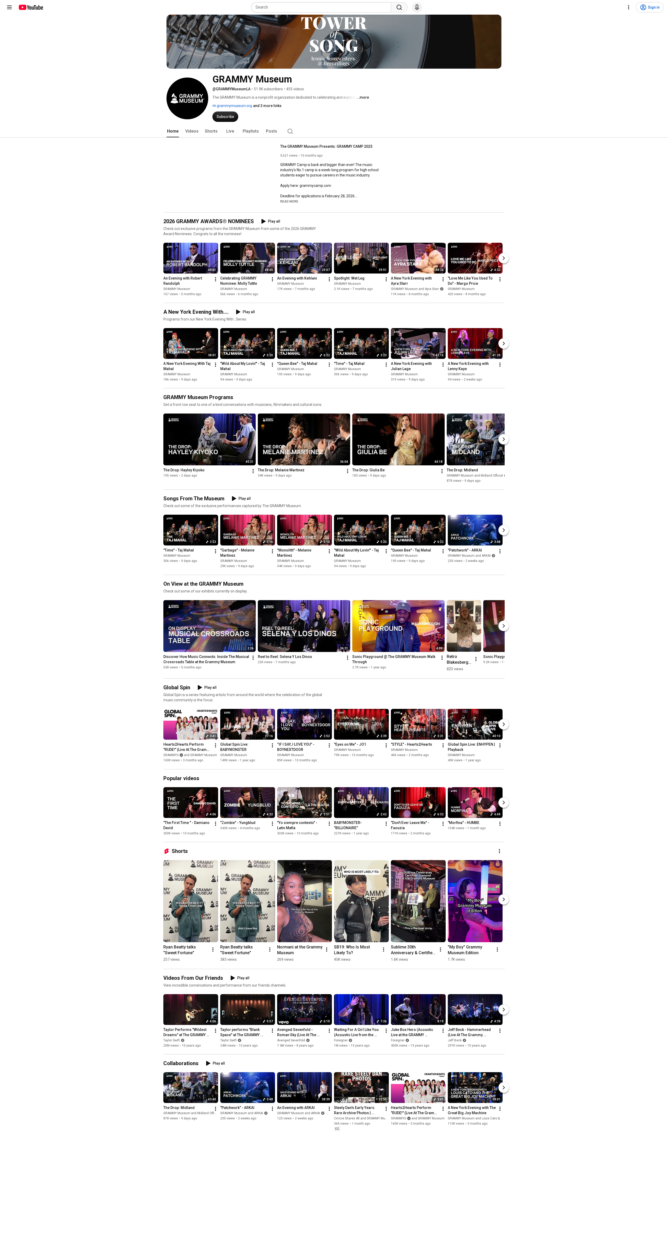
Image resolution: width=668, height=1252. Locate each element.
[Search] (399, 7)
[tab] (172, 131)
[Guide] (9, 7)
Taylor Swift (171, 1040)
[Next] (503, 258)
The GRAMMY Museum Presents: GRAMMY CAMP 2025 (326, 146)
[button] (289, 201)
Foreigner (341, 1040)
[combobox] (322, 7)
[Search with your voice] (417, 7)
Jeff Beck (455, 1040)
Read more (289, 201)
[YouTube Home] (31, 7)
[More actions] (215, 279)
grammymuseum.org (234, 106)
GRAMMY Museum (176, 289)
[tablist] (334, 131)
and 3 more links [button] (267, 106)
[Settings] (628, 7)
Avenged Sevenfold (291, 1040)
